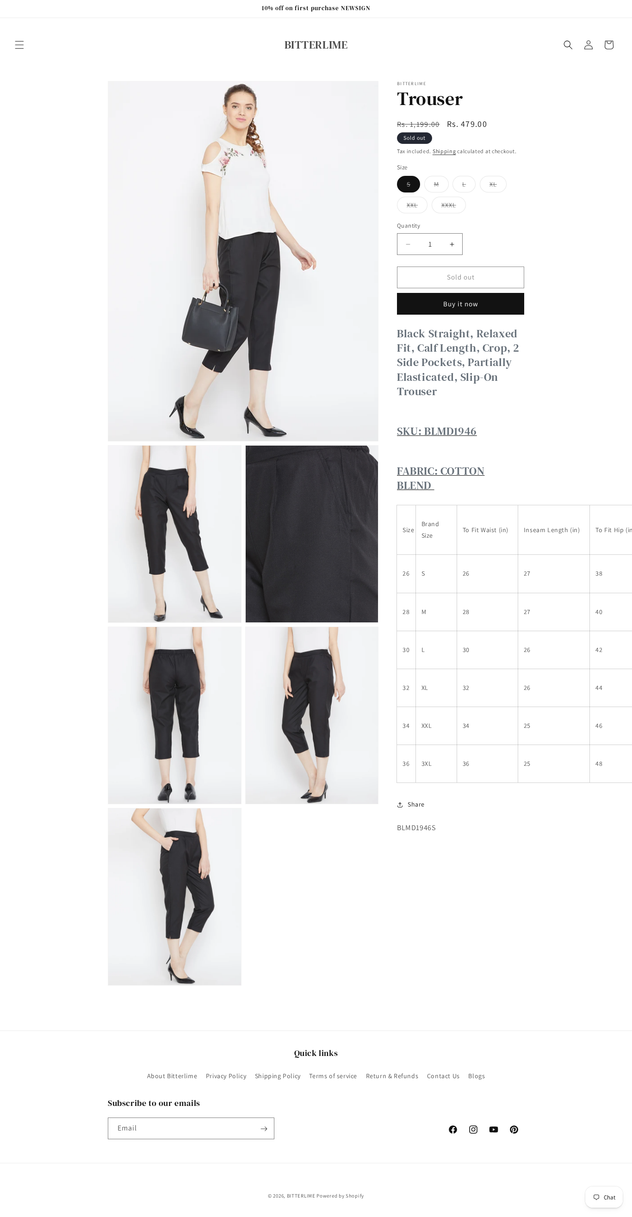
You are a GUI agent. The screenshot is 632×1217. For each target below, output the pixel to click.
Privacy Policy (226, 1075)
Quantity (408, 226)
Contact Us (443, 1075)
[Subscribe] (264, 1129)
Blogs (476, 1075)
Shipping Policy (278, 1075)
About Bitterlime (172, 1075)
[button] (19, 45)
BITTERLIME (301, 1195)
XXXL (453, 207)
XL (498, 186)
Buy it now (460, 303)
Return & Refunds (392, 1075)
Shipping (444, 151)
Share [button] (416, 804)
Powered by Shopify (340, 1195)
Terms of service (333, 1075)
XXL (417, 207)
